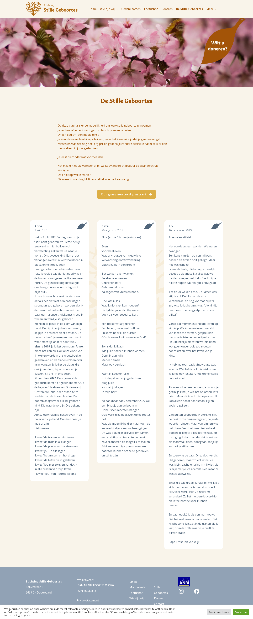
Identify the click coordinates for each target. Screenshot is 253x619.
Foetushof (151, 9)
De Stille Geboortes (189, 9)
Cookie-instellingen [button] (219, 611)
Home (92, 9)
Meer (209, 9)
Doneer (159, 598)
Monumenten (138, 587)
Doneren (167, 9)
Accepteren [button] (241, 611)
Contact (159, 604)
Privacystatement (88, 600)
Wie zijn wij (136, 598)
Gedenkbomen (131, 9)
